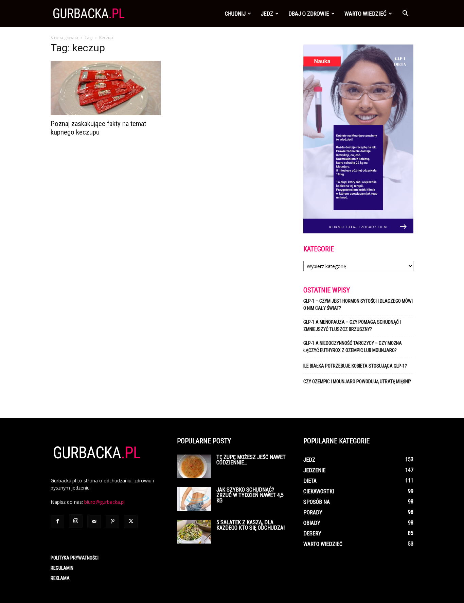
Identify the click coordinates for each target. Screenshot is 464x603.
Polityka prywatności (75, 558)
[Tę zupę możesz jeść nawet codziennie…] (194, 466)
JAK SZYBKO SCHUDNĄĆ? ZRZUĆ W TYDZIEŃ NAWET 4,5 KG (250, 495)
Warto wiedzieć (365, 13)
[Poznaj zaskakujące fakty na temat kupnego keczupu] (106, 88)
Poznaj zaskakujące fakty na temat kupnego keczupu (98, 128)
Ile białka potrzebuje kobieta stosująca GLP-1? (355, 366)
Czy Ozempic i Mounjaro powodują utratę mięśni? (357, 381)
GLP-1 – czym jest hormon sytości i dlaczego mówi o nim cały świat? (358, 304)
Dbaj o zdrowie (308, 13)
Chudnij (235, 13)
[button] (405, 14)
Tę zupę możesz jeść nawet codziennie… (251, 460)
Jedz (267, 13)
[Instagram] (76, 521)
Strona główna (64, 37)
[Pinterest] (112, 521)
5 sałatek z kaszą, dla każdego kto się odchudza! (250, 525)
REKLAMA (60, 578)
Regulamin (62, 568)
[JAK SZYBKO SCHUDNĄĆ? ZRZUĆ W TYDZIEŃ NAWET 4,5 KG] (194, 499)
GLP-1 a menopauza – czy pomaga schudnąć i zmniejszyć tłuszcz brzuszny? (352, 325)
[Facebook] (57, 521)
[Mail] (94, 521)
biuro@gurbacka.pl (104, 502)
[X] (131, 521)
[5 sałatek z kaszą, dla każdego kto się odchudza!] (194, 532)
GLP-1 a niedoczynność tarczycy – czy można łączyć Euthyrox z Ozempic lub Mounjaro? (352, 346)
